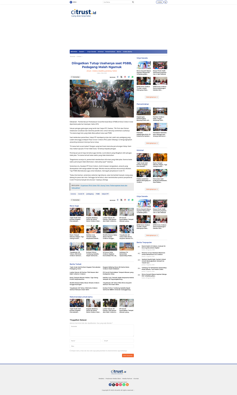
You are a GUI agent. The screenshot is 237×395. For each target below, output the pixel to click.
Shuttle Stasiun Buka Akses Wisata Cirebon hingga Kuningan (110, 236)
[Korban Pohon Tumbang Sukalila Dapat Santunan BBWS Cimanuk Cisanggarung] (93, 246)
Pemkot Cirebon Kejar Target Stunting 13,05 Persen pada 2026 (159, 118)
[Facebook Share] (117, 77)
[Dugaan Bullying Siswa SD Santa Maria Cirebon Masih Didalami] (93, 212)
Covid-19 (81, 194)
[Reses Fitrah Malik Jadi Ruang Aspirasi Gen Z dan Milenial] (160, 65)
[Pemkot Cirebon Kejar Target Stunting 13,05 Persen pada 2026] (160, 111)
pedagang (90, 194)
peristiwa (108, 71)
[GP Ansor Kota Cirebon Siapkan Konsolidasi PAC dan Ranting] (110, 246)
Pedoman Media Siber (113, 378)
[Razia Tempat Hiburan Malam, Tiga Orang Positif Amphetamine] (77, 229)
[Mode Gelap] (165, 2)
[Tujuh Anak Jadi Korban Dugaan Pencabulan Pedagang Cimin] (77, 212)
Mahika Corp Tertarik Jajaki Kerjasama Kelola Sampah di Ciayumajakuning (92, 236)
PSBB (98, 194)
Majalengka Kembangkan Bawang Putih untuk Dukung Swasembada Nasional (144, 118)
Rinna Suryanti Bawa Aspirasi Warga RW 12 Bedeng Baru (144, 72)
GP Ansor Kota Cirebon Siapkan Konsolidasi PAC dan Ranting (110, 254)
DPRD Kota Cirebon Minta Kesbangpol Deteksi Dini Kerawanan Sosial (159, 88)
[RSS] (127, 384)
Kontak (136, 378)
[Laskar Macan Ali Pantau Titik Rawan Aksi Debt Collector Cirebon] (110, 212)
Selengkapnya (151, 97)
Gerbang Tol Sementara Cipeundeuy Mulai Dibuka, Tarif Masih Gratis (126, 254)
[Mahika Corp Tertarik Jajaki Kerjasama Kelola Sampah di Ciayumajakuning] (93, 229)
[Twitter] (113, 384)
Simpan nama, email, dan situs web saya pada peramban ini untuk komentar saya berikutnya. (99, 351)
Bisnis (119, 51)
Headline (101, 71)
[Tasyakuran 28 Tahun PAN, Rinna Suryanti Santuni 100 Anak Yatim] (126, 229)
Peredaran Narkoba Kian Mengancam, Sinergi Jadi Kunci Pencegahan (159, 134)
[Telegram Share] (128, 77)
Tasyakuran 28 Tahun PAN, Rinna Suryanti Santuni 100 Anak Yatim (126, 236)
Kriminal (101, 51)
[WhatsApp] (123, 384)
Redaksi (101, 378)
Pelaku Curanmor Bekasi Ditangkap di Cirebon (143, 180)
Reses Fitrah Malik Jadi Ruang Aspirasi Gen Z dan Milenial (159, 72)
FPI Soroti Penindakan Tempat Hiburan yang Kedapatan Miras (126, 219)
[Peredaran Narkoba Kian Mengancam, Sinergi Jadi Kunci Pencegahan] (160, 127)
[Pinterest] (117, 384)
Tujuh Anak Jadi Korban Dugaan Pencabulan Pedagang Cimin (75, 219)
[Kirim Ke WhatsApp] (132, 77)
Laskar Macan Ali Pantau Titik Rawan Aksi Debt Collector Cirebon (109, 219)
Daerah (81, 51)
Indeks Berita (127, 51)
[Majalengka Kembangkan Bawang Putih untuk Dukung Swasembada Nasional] (144, 111)
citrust (89, 71)
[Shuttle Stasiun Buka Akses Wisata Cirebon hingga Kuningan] (110, 229)
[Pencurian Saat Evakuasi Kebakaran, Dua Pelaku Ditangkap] (160, 173)
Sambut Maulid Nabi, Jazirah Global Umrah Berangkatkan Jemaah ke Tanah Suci (154, 261)
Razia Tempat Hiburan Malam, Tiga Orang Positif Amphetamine (77, 236)
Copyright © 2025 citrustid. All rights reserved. (117, 390)
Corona (73, 194)
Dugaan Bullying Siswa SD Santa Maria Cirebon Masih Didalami (93, 219)
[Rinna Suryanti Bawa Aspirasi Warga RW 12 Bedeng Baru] (144, 65)
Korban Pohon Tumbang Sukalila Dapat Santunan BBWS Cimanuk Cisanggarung (92, 254)
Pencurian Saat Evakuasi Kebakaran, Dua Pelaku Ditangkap (160, 180)
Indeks (160, 2)
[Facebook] (110, 384)
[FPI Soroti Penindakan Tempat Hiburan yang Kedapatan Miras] (126, 212)
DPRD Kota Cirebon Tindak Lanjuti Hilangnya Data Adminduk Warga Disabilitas (143, 88)
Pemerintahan (110, 51)
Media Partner (127, 378)
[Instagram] (120, 384)
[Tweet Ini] (121, 77)
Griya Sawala (91, 51)
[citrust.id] (83, 13)
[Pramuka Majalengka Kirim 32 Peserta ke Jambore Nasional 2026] (144, 127)
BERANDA (74, 51)
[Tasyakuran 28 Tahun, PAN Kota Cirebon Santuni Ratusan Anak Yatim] (77, 246)
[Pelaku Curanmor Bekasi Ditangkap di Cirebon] (144, 173)
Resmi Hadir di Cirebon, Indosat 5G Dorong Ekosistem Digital (154, 247)
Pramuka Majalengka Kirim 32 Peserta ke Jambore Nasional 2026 (144, 134)
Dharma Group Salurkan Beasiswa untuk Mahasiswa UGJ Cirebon (153, 253)
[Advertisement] (118, 36)
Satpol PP (105, 194)
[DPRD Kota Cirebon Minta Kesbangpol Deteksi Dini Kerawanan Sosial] (160, 81)
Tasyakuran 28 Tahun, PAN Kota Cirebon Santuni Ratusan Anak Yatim (76, 254)
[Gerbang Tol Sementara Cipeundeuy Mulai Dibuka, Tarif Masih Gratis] (126, 246)
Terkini (114, 71)
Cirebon (95, 71)
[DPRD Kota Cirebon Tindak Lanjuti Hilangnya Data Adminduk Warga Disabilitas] (144, 81)
